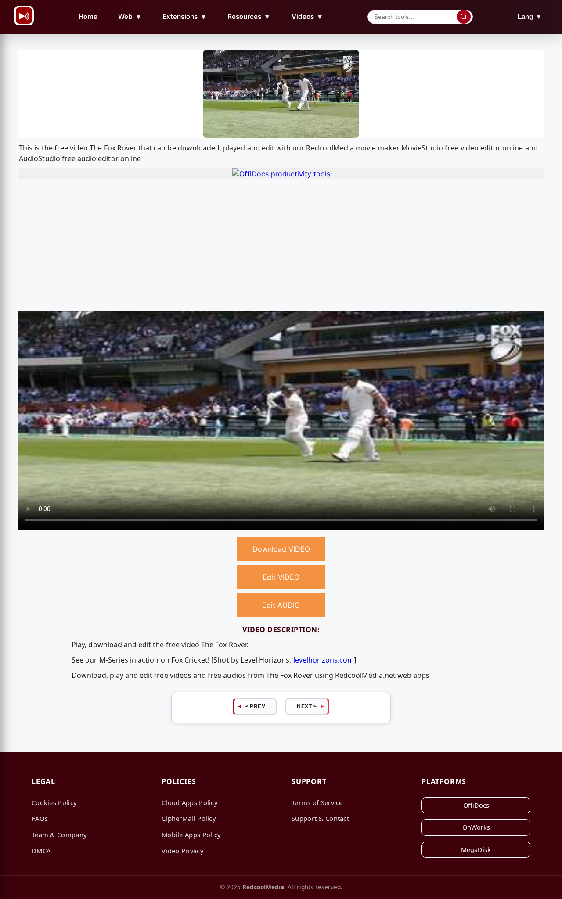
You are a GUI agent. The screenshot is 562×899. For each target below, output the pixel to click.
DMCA (41, 850)
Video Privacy (183, 850)
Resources (248, 16)
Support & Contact (320, 818)
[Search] (464, 17)
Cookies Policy (54, 802)
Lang (530, 16)
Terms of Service (317, 802)
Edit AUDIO (281, 605)
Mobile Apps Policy (191, 834)
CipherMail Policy (189, 818)
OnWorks (476, 827)
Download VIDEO (281, 548)
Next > (307, 706)
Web (130, 16)
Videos (307, 16)
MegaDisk (476, 849)
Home (88, 16)
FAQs (40, 818)
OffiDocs (476, 805)
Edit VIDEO (281, 577)
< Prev (255, 706)
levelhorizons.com (323, 660)
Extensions (184, 16)
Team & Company (59, 834)
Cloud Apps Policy (190, 802)
